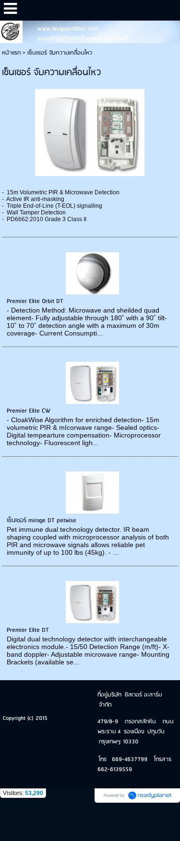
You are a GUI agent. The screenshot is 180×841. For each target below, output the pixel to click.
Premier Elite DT (28, 630)
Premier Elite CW (28, 411)
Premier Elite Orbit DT (35, 301)
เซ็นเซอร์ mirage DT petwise (41, 521)
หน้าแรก (11, 53)
